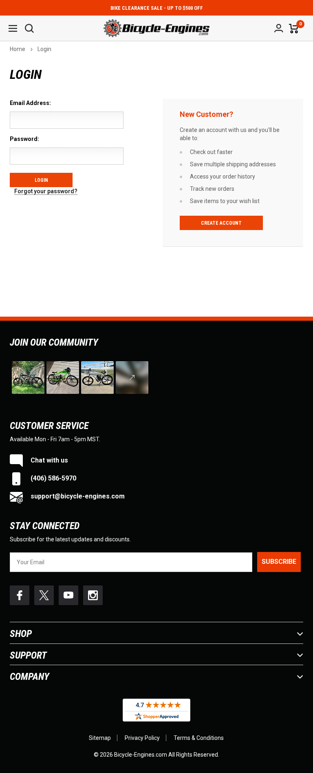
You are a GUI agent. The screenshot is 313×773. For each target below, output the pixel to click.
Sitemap (100, 738)
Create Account (221, 223)
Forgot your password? (45, 191)
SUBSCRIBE (279, 561)
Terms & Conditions (199, 738)
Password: (24, 139)
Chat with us (48, 460)
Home (17, 49)
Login (44, 49)
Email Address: (30, 103)
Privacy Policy (142, 738)
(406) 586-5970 (52, 478)
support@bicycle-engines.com (77, 496)
